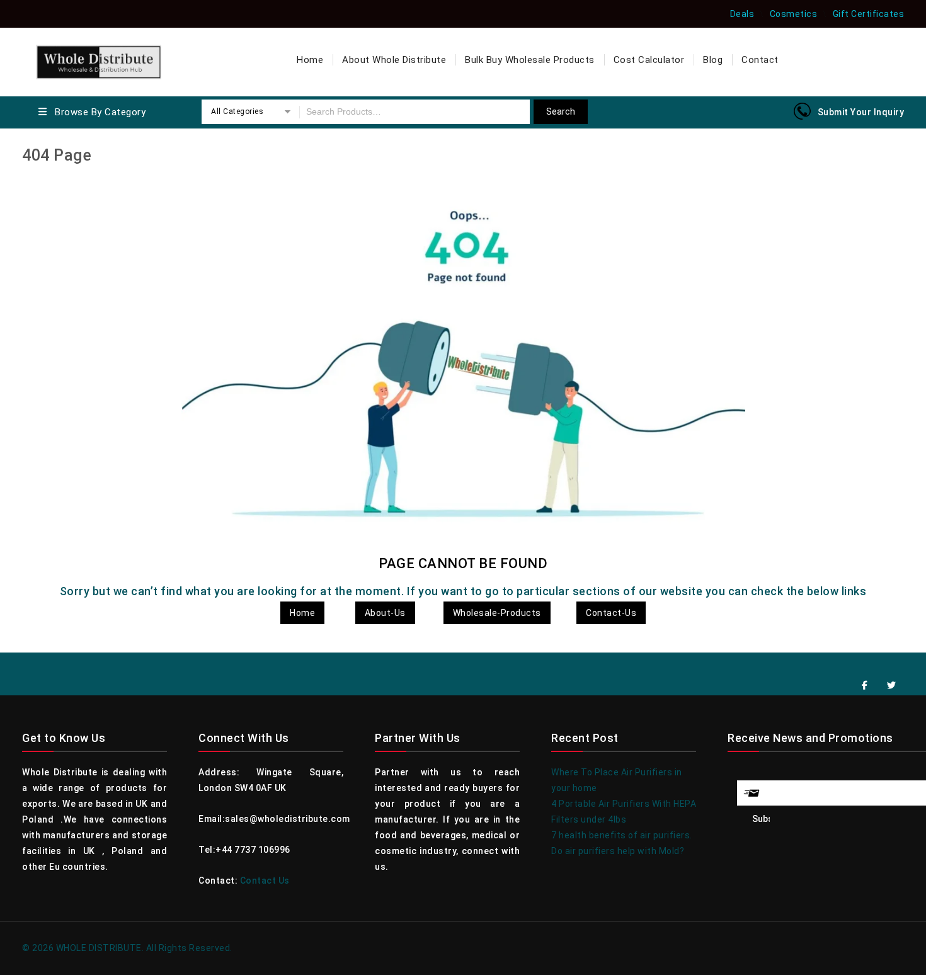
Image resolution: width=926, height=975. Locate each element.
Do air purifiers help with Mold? (617, 851)
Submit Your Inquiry (861, 112)
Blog (713, 60)
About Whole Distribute (394, 60)
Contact (760, 60)
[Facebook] (864, 685)
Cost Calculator (649, 60)
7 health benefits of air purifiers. (621, 835)
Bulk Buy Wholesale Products (530, 60)
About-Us (385, 613)
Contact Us (265, 880)
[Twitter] (892, 685)
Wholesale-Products (497, 613)
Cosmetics (794, 14)
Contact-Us (611, 613)
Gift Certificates (869, 14)
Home (310, 60)
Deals (742, 14)
